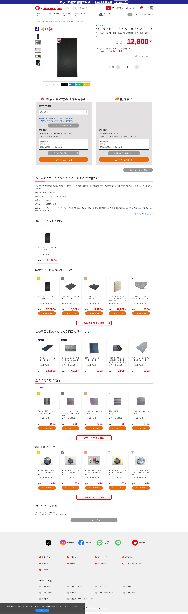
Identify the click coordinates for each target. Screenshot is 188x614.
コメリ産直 (46, 586)
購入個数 (112, 67)
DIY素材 (63, 21)
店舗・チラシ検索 (80, 14)
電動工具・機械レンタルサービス (81, 599)
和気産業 (99, 25)
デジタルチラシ (54, 14)
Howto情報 (66, 14)
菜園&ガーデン (47, 592)
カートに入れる (63, 159)
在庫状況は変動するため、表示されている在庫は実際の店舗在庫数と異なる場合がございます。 (58, 120)
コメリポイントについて (145, 56)
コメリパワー (130, 592)
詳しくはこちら (121, 2)
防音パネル (80, 21)
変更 (130, 14)
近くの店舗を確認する (63, 125)
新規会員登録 (147, 14)
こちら (64, 606)
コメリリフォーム (76, 586)
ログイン (137, 14)
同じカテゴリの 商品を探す (143, 214)
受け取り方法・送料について (63, 153)
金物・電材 (54, 21)
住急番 (128, 586)
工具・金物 (44, 21)
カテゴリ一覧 (41, 14)
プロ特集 (45, 599)
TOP (36, 21)
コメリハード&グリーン (106, 592)
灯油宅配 (73, 592)
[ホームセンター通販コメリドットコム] (48, 9)
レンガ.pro (102, 586)
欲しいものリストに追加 (138, 170)
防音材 (71, 21)
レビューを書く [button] (94, 520)
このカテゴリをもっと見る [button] (94, 323)
